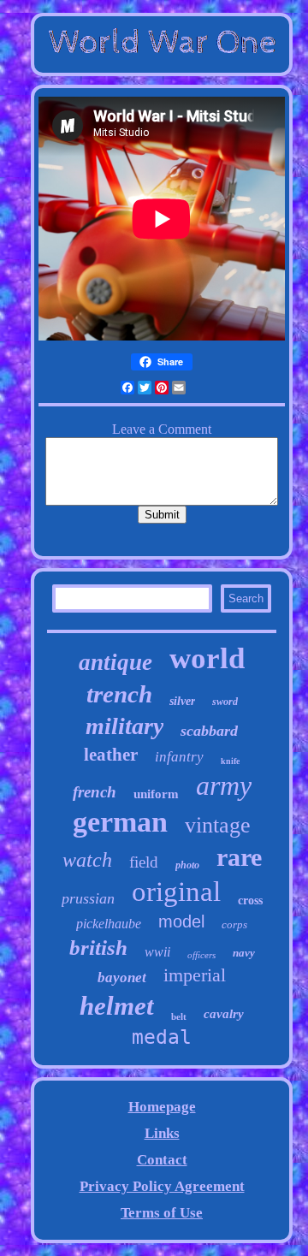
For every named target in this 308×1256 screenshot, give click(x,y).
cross (250, 900)
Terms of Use (162, 1213)
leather (111, 754)
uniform (156, 794)
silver (182, 701)
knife (230, 761)
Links (162, 1133)
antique (115, 662)
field (143, 862)
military (124, 726)
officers (201, 955)
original (176, 891)
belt (179, 1016)
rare (239, 857)
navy (244, 952)
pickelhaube (108, 923)
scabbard (209, 730)
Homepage (162, 1107)
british (98, 947)
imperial (194, 975)
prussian (88, 898)
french (94, 792)
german (120, 822)
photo (187, 865)
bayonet (122, 977)
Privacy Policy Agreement (162, 1186)
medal (162, 1037)
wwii (157, 952)
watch (87, 860)
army (224, 785)
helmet (117, 1006)
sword (225, 702)
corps (234, 924)
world (207, 658)
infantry (179, 757)
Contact (162, 1160)
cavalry (224, 1014)
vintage (218, 825)
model (181, 921)
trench (119, 694)
